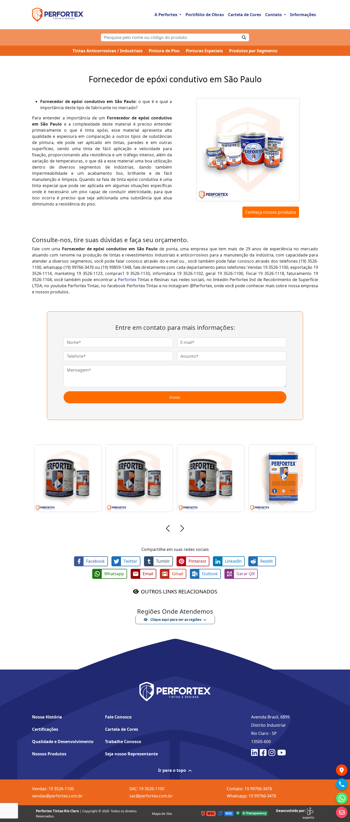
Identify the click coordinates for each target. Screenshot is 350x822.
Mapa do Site (162, 813)
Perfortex (127, 279)
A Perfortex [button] (166, 14)
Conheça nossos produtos (270, 212)
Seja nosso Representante (131, 754)
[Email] (341, 812)
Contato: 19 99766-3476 (249, 789)
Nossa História (47, 717)
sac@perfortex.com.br (151, 796)
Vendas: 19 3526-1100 (53, 789)
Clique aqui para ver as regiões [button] (175, 619)
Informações (303, 14)
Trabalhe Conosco (123, 741)
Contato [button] (274, 14)
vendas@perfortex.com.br (57, 796)
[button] (168, 529)
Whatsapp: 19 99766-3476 (251, 796)
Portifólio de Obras (205, 14)
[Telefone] (341, 784)
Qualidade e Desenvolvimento (63, 741)
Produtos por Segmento (253, 51)
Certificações (45, 729)
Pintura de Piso (164, 51)
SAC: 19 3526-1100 (146, 789)
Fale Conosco (118, 717)
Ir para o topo (172, 770)
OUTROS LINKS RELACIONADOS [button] (179, 591)
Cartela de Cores (244, 14)
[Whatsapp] (341, 798)
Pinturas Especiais (204, 51)
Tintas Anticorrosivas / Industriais (107, 51)
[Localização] (341, 770)
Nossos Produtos (49, 754)
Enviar (175, 397)
